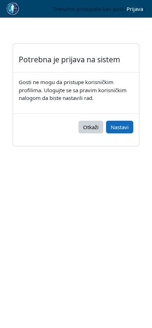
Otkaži (91, 127)
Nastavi (120, 127)
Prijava (135, 8)
